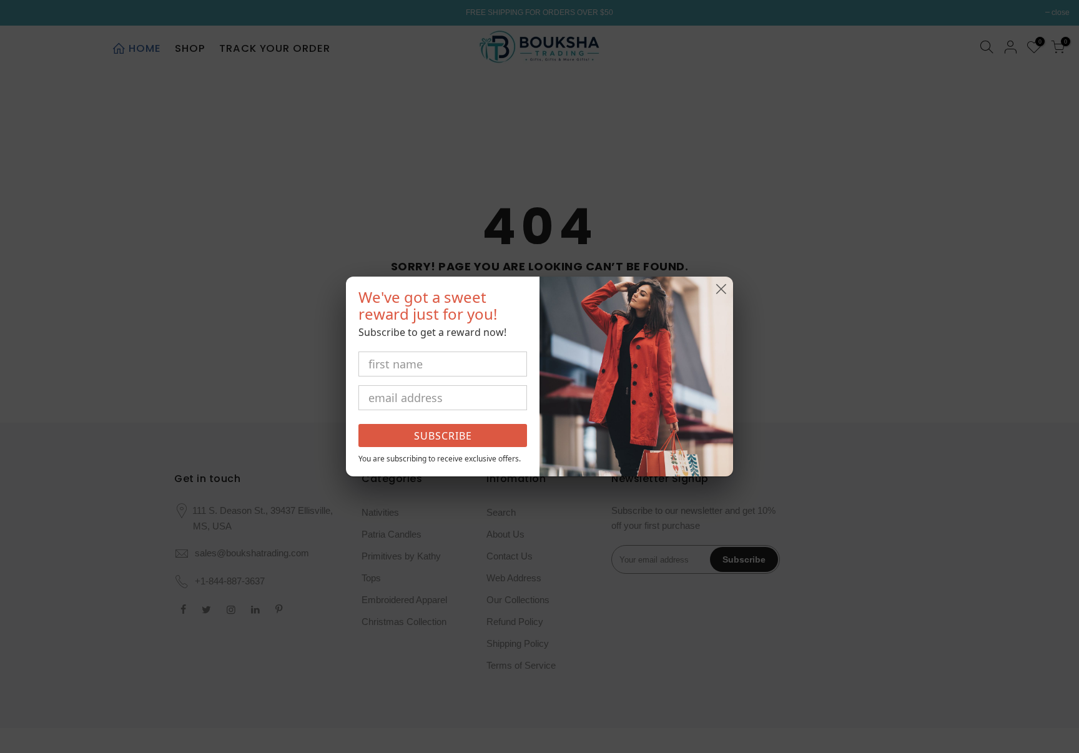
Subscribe (443, 436)
